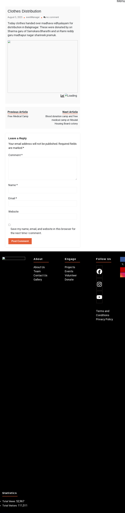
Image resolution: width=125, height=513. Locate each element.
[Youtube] (99, 297)
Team (37, 271)
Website (13, 211)
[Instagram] (99, 284)
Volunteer (71, 275)
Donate (69, 279)
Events (69, 271)
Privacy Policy (104, 319)
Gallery (38, 279)
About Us (39, 267)
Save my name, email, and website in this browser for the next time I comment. (43, 231)
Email (12, 198)
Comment (15, 155)
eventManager (33, 17)
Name (13, 185)
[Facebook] (99, 271)
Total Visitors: (10, 505)
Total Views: (9, 501)
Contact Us (40, 275)
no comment (52, 17)
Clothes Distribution (24, 11)
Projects (70, 267)
